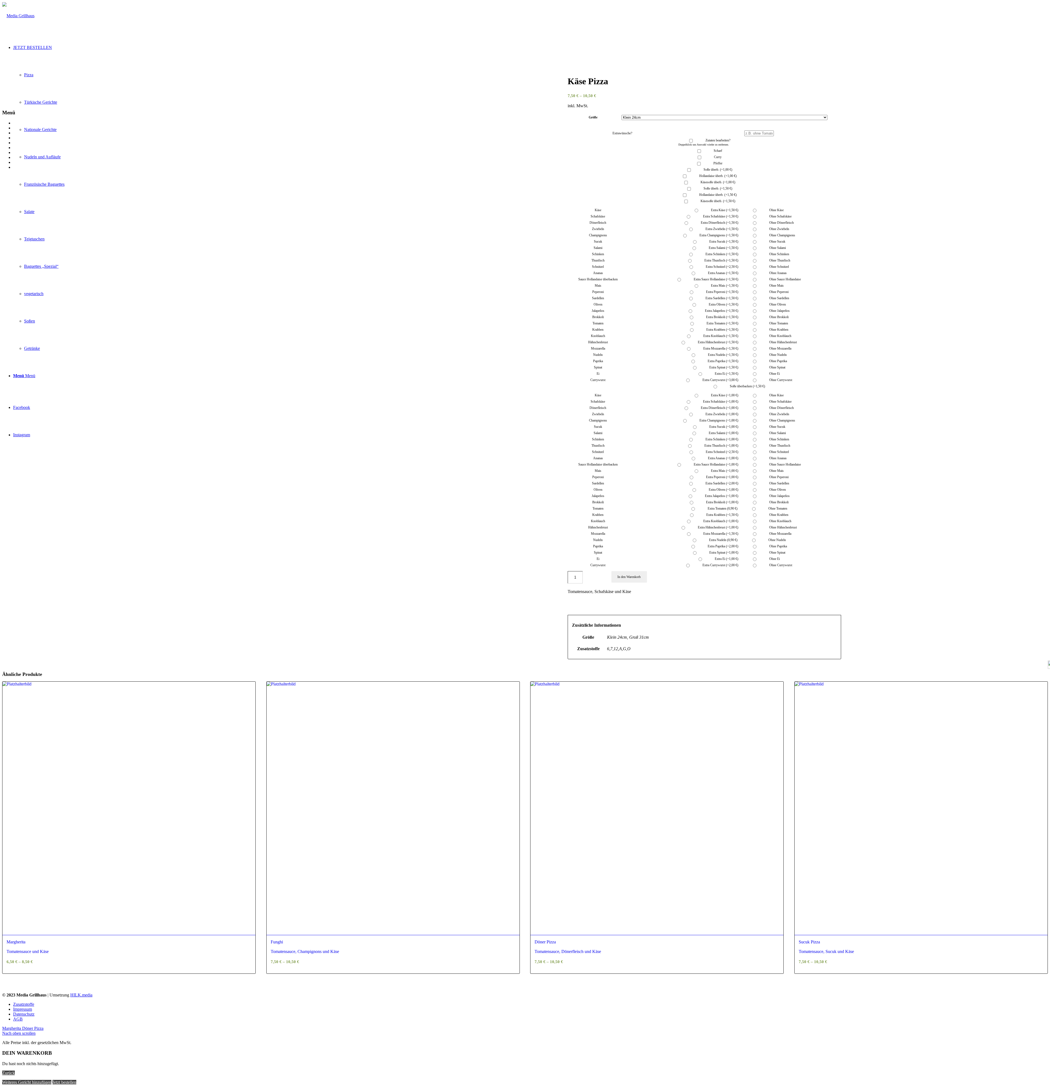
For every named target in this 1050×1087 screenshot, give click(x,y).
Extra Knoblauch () (720, 336)
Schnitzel (598, 267)
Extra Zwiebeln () (721, 229)
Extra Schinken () (721, 254)
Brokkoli (598, 317)
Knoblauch (598, 336)
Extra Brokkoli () (721, 317)
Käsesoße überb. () (718, 182)
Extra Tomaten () (722, 323)
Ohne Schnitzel (778, 267)
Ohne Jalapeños (779, 311)
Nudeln (598, 355)
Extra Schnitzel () (721, 267)
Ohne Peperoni (778, 292)
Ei (598, 374)
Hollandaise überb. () (718, 176)
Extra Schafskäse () (720, 216)
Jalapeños (598, 311)
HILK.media (81, 995)
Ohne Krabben (778, 330)
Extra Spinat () (723, 367)
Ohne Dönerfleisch (781, 223)
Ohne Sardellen (778, 298)
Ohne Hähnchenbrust (782, 342)
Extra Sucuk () (723, 241)
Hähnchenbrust (598, 342)
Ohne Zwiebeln (778, 229)
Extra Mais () (724, 285)
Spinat (598, 367)
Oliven (598, 304)
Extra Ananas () (722, 273)
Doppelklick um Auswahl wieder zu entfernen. (703, 144)
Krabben (597, 330)
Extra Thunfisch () (721, 260)
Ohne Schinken (778, 254)
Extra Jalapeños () (721, 311)
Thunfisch (598, 260)
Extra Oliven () (723, 304)
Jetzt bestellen (64, 1082)
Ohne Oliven (777, 304)
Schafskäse (598, 216)
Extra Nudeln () (722, 355)
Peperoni (598, 292)
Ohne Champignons (781, 235)
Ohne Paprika (777, 361)
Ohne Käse (776, 210)
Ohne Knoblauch (779, 336)
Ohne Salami (777, 248)
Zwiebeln (598, 229)
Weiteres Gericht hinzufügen (26, 1082)
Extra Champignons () (718, 235)
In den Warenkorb (629, 577)
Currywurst (597, 380)
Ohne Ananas (777, 273)
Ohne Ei (774, 374)
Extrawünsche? (622, 133)
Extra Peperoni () (721, 292)
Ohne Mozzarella (779, 348)
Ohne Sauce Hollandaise (784, 279)
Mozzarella (598, 348)
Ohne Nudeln (777, 355)
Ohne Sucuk (776, 241)
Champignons (598, 235)
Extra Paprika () (722, 361)
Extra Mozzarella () (720, 348)
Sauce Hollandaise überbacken (598, 279)
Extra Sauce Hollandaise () (715, 279)
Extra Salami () (723, 248)
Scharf (718, 151)
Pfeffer (717, 163)
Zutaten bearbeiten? (717, 140)
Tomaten (598, 323)
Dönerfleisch (598, 223)
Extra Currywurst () (720, 380)
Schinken (598, 254)
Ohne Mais (776, 285)
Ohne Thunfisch (779, 260)
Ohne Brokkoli (778, 317)
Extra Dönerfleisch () (719, 223)
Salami (598, 248)
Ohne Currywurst (780, 380)
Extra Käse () (724, 210)
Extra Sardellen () (721, 298)
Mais (598, 285)
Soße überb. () (718, 170)
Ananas (598, 273)
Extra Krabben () (721, 330)
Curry (718, 157)
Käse (598, 210)
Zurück (8, 1073)
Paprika (598, 361)
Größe (593, 117)
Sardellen (598, 298)
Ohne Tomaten (778, 323)
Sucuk (598, 241)
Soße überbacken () (747, 386)
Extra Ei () (726, 374)
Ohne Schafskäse (780, 216)
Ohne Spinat (776, 367)
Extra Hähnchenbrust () (717, 342)
